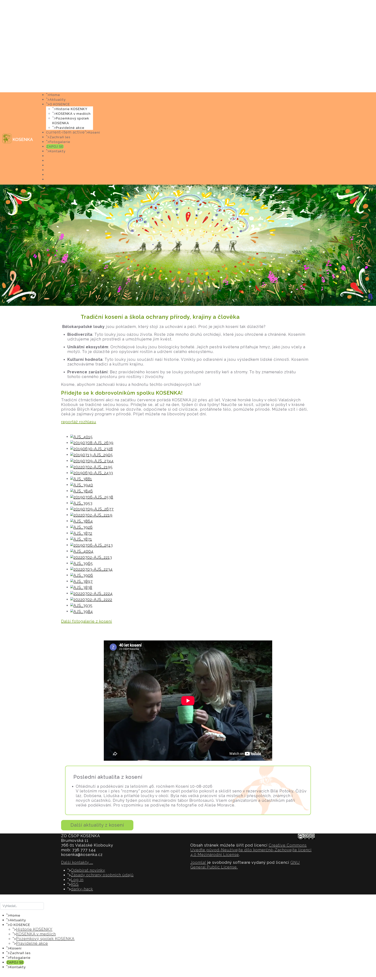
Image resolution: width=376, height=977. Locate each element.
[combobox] (22, 906)
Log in (77, 879)
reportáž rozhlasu (78, 421)
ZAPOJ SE (54, 146)
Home (55, 95)
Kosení (94, 132)
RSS (75, 884)
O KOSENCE (60, 104)
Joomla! (198, 862)
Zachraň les (60, 137)
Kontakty (57, 151)
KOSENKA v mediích (73, 114)
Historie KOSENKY (71, 109)
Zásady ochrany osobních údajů (102, 875)
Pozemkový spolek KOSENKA (45, 938)
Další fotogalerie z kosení (86, 621)
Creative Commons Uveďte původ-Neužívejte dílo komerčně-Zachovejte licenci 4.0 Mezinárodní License (251, 850)
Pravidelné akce (70, 128)
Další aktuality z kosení (97, 825)
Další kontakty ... (77, 862)
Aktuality (58, 99)
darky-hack (82, 889)
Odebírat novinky (88, 870)
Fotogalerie (60, 142)
